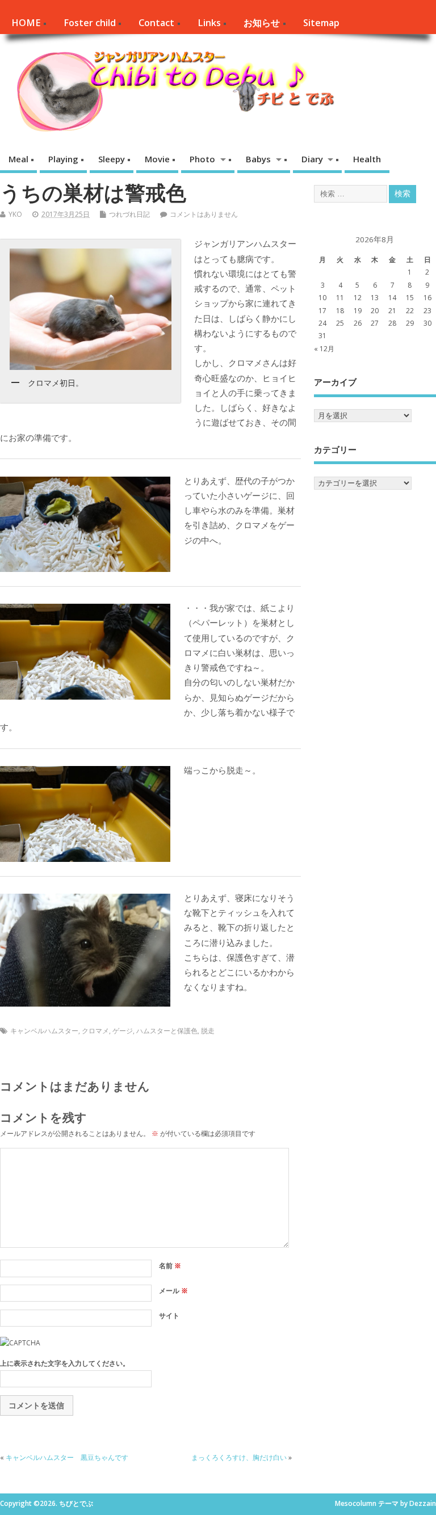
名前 (170, 1265)
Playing (63, 159)
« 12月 (324, 349)
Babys (258, 159)
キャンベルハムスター (44, 1031)
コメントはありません (204, 214)
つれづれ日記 (129, 214)
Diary (312, 159)
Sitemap (321, 22)
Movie (157, 159)
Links (209, 22)
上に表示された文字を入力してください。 (64, 1363)
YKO (15, 214)
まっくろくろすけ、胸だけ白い (239, 1457)
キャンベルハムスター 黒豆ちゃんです (67, 1457)
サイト (169, 1315)
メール (173, 1290)
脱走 (208, 1031)
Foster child (90, 22)
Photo (202, 159)
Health (367, 159)
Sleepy (111, 159)
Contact (156, 22)
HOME (25, 22)
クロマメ (95, 1031)
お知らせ (262, 22)
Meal (18, 159)
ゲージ (122, 1031)
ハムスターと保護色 (167, 1031)
